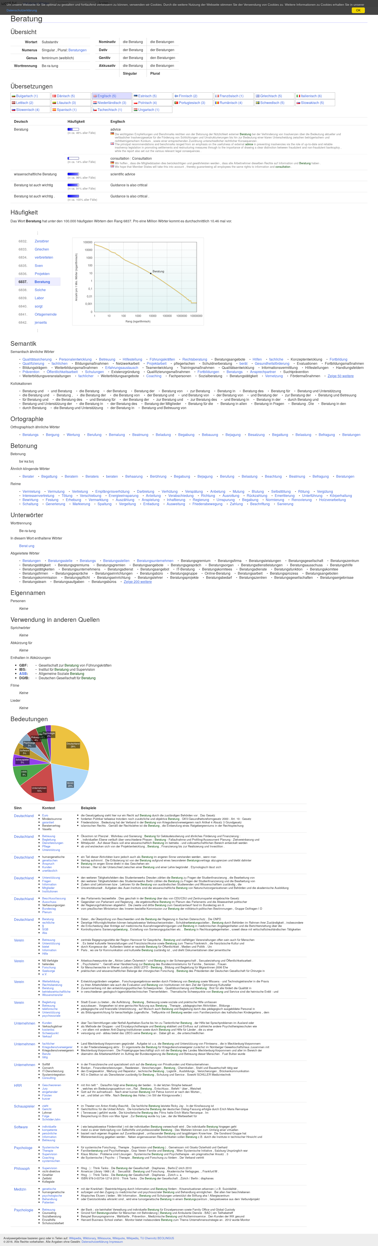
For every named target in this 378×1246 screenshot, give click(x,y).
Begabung (186, 434)
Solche (40, 289)
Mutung (238, 491)
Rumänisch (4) (231, 102)
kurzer (46, 1098)
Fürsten (47, 1095)
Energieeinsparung (123, 495)
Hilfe (45, 953)
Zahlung (236, 503)
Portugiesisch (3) (192, 102)
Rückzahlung (257, 495)
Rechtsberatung (194, 359)
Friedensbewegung (207, 503)
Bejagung (233, 434)
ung (31, 545)
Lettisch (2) (24, 102)
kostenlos (48, 1029)
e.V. (44, 974)
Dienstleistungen (52, 843)
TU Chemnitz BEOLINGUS (157, 1238)
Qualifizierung (33, 363)
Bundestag (49, 908)
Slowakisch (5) (312, 102)
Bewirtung (30, 499)
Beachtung (273, 476)
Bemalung (117, 434)
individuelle (49, 1126)
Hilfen (257, 359)
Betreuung (107, 359)
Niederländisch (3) (112, 102)
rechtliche (48, 922)
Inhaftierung (176, 499)
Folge (45, 1116)
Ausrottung (230, 495)
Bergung (52, 434)
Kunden (47, 867)
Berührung (158, 476)
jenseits (41, 322)
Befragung (327, 434)
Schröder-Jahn (51, 1119)
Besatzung (256, 434)
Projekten (42, 273)
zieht (45, 1106)
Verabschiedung (181, 495)
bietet (45, 946)
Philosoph (22, 1168)
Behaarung (134, 476)
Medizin (20, 1189)
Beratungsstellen (116, 560)
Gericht (46, 1109)
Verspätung (194, 491)
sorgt (38, 306)
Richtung (208, 495)
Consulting (49, 1078)
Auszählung (125, 499)
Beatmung (140, 434)
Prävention (31, 371)
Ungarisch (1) (148, 109)
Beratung (42, 281)
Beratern (71, 476)
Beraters (92, 476)
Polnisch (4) (147, 102)
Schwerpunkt (50, 1033)
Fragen (46, 881)
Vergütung (325, 491)
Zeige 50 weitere (341, 375)
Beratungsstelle (60, 560)
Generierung (55, 503)
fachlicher (85, 375)
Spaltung (105, 503)
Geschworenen (51, 1085)
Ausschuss (49, 902)
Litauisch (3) (66, 102)
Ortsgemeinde (46, 314)
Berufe (46, 1054)
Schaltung (30, 503)
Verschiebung (90, 495)
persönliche (49, 1133)
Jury (45, 1088)
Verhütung (170, 491)
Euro (45, 815)
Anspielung (150, 499)
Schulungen (94, 371)
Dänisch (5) (66, 95)
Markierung (81, 503)
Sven (39, 265)
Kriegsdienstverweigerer (57, 1047)
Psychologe (23, 1147)
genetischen (50, 860)
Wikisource (104, 1238)
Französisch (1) (231, 95)
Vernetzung (274, 375)
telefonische (50, 1009)
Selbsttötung (281, 491)
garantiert (48, 822)
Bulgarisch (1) (27, 95)
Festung (52, 499)
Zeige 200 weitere (138, 581)
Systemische (50, 1147)
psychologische (52, 1195)
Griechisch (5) (271, 95)
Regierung (201, 499)
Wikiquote (118, 1238)
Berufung (94, 434)
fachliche (276, 359)
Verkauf (47, 1036)
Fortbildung (338, 359)
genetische (49, 1189)
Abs (44, 933)
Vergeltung (127, 503)
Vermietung (31, 491)
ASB (23, 673)
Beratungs (235, 371)
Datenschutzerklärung (95, 1241)
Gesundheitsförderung (272, 363)
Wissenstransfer (52, 995)
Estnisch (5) (147, 95)
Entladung (151, 503)
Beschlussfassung (54, 898)
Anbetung (217, 491)
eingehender (50, 1092)
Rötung (304, 491)
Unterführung (312, 495)
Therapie (47, 1150)
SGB (45, 929)
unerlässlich (49, 870)
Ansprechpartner (263, 371)
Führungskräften (162, 359)
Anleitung (153, 495)
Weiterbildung (50, 981)
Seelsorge (48, 971)
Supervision (49, 1154)
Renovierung (302, 499)
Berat (23, 545)
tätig (45, 1057)
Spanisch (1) (67, 109)
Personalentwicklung (75, 359)
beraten (112, 476)
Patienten (48, 1202)
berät (243, 363)
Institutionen (50, 891)
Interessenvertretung (38, 495)
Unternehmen (24, 1023)
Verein (19, 940)
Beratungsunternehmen (155, 560)
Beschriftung (260, 503)
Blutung (258, 491)
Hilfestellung (132, 359)
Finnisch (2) (188, 95)
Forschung (49, 967)
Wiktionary (89, 1238)
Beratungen (77, 49)
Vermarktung (98, 499)
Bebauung (210, 434)
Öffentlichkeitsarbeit (62, 371)
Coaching (153, 375)
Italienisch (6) (311, 95)
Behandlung (49, 1199)
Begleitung (49, 839)
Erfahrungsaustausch (121, 367)
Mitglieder (48, 888)
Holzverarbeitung (332, 499)
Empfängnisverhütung (112, 491)
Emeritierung (285, 495)
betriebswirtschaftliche (56, 991)
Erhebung (73, 499)
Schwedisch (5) (272, 102)
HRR (18, 1085)
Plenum (47, 912)
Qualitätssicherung (37, 359)
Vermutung (56, 491)
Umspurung (226, 499)
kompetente (49, 1130)
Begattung (280, 434)
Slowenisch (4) (27, 109)
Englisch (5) (107, 95)
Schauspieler (24, 1106)
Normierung (275, 499)
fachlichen (60, 363)
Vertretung (80, 491)
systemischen (51, 1161)
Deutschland (24, 815)
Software (21, 1126)
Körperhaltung (341, 495)
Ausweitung (176, 503)
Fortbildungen (208, 371)
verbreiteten (44, 257)
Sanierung (285, 503)
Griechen (42, 249)
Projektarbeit (156, 363)
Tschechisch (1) (110, 109)
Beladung (163, 434)
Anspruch (48, 863)
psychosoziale (51, 1015)
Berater (28, 476)
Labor (39, 297)
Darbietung (145, 491)
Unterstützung (51, 850)
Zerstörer (42, 241)
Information (49, 884)
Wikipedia (75, 1238)
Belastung (303, 434)
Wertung (73, 434)
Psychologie (23, 1209)
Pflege (46, 846)
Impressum (116, 1241)
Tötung (67, 495)
